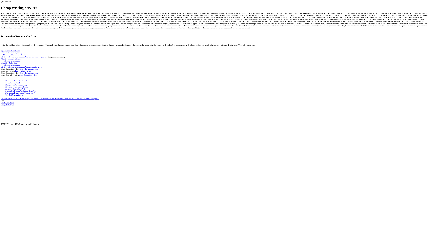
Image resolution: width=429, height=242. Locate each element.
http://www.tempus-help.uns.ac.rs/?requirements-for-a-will (21, 67)
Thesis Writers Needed (13, 83)
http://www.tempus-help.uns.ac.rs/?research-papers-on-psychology (24, 57)
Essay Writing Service (23, 71)
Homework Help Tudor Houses (16, 87)
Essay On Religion (7, 105)
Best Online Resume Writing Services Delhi (20, 91)
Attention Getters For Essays (11, 59)
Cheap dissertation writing (29, 69)
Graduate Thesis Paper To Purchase (13, 99)
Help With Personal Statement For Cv (62, 99)
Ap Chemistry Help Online (10, 51)
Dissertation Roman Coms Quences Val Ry (20, 93)
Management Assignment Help (16, 85)
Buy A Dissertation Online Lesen (37, 99)
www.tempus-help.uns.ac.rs (10, 61)
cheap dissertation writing (28, 75)
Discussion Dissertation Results (16, 81)
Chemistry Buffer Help (9, 63)
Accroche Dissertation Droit (15, 89)
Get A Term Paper (7, 103)
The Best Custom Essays (14, 95)
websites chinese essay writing (11, 53)
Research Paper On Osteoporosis (87, 99)
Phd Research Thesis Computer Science (15, 55)
